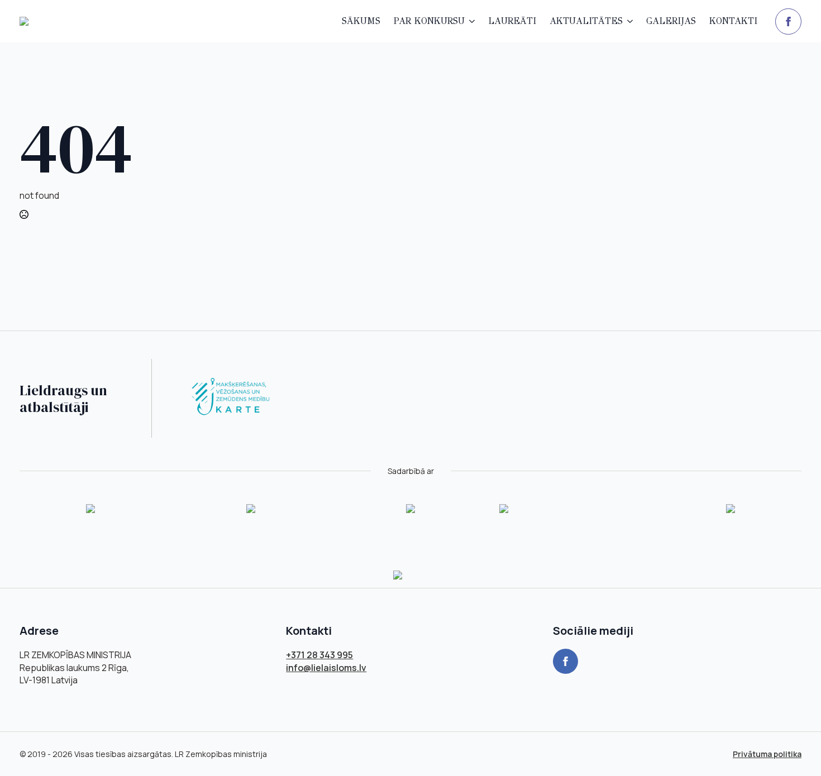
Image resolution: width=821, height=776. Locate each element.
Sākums (361, 21)
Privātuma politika (767, 754)
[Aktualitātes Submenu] (631, 21)
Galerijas (671, 21)
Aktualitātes (586, 21)
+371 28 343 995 (319, 655)
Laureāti (512, 21)
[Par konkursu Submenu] (473, 21)
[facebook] (788, 21)
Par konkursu (429, 21)
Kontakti (733, 21)
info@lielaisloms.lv (326, 668)
